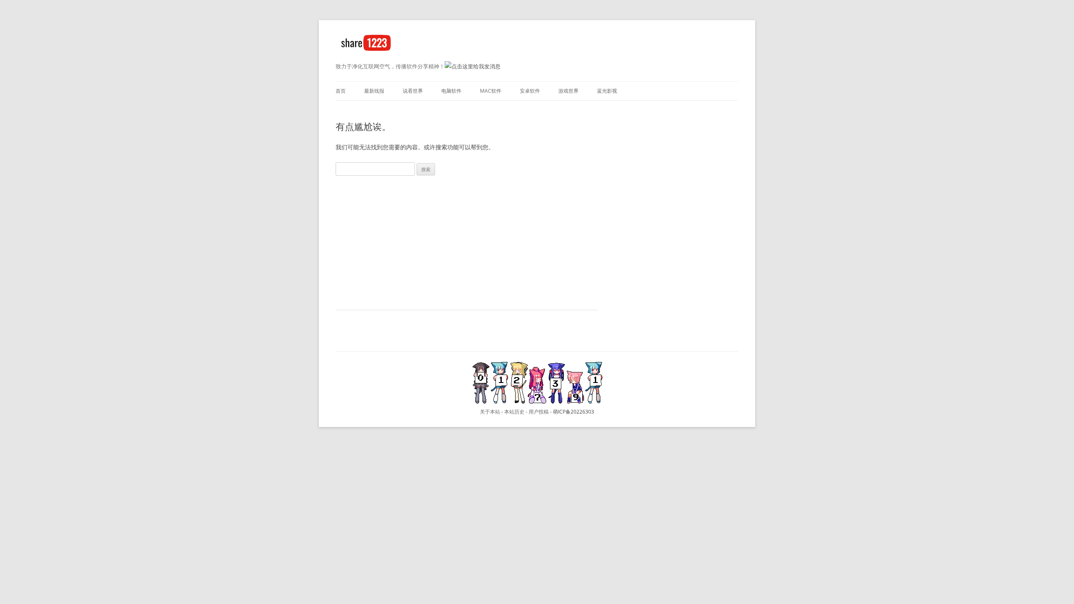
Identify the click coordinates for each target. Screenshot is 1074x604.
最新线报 (374, 90)
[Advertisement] (467, 240)
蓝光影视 (607, 90)
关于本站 (490, 411)
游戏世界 (568, 90)
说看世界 (413, 90)
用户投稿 (539, 411)
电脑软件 (451, 90)
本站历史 (514, 411)
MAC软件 (490, 90)
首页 (341, 90)
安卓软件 (530, 90)
